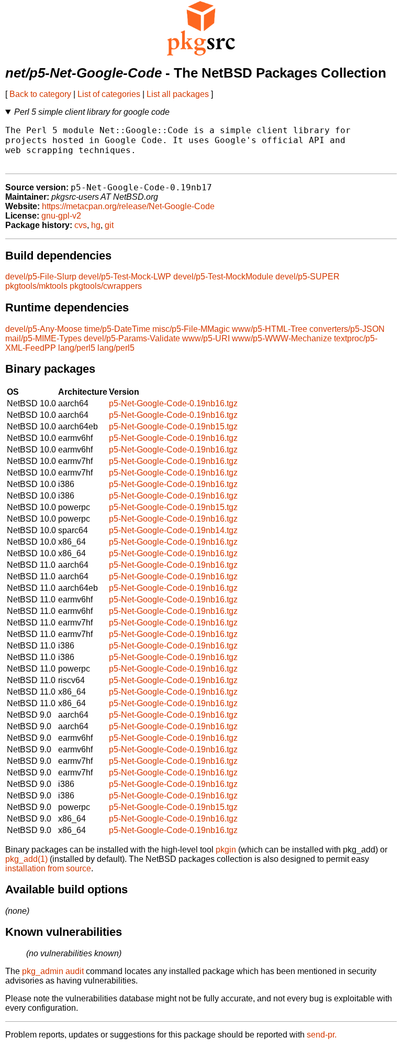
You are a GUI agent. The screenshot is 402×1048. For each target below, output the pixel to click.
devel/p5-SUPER (307, 276)
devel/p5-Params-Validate (132, 338)
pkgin (226, 849)
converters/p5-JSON (347, 329)
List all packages (178, 94)
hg (95, 225)
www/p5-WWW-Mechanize (282, 338)
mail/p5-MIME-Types (43, 338)
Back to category (40, 94)
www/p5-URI (206, 338)
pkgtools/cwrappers (106, 286)
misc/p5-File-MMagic (191, 329)
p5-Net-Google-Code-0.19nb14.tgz (173, 530)
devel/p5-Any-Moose (43, 329)
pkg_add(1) (26, 859)
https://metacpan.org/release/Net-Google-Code (128, 206)
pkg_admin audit (53, 971)
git (109, 225)
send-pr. (322, 1034)
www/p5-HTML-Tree (269, 329)
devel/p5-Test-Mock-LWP (125, 276)
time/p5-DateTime (117, 329)
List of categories (108, 94)
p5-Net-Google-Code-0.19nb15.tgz (173, 426)
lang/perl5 (76, 347)
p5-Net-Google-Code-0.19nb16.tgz (173, 403)
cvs (80, 225)
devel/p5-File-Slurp (40, 276)
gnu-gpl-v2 (61, 215)
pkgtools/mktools (36, 286)
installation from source (48, 868)
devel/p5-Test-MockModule (223, 276)
